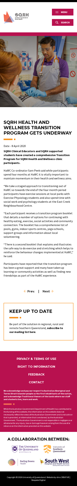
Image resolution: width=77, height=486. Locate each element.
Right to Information (36, 366)
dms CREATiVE (62, 477)
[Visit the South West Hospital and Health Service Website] (54, 462)
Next (46, 291)
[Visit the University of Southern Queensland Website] (54, 449)
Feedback (36, 374)
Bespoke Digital (38, 480)
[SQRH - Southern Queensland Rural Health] (16, 17)
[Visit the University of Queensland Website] (25, 449)
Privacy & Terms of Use (36, 359)
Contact (36, 382)
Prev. (31, 291)
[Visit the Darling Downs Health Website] (21, 462)
